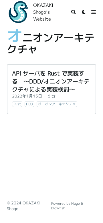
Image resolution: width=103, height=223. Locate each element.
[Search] (73, 12)
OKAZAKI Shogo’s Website (43, 12)
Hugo (75, 203)
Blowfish (58, 208)
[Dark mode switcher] (84, 12)
